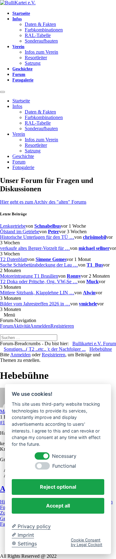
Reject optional (58, 487)
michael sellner (94, 248)
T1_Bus (95, 264)
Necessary (64, 456)
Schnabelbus (47, 226)
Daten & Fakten (40, 24)
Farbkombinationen (44, 29)
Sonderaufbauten (41, 40)
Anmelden (40, 326)
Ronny (74, 276)
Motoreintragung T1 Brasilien (29, 276)
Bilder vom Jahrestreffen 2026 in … (35, 303)
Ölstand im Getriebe (19, 231)
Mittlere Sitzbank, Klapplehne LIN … (37, 292)
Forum (18, 74)
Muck (92, 281)
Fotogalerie (22, 80)
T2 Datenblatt (13, 259)
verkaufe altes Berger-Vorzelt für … (35, 248)
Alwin (89, 292)
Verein (18, 46)
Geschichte (22, 69)
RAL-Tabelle (38, 35)
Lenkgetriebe (13, 226)
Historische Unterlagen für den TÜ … (37, 237)
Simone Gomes (51, 259)
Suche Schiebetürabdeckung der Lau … (39, 264)
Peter (53, 231)
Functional (64, 466)
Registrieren (62, 326)
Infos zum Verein (41, 52)
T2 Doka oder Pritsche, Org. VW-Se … (39, 281)
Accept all (58, 506)
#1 (2, 422)
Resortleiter (36, 57)
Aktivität (21, 326)
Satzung (33, 63)
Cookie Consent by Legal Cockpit (86, 542)
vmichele (88, 303)
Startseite (21, 13)
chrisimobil (94, 237)
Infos (17, 19)
